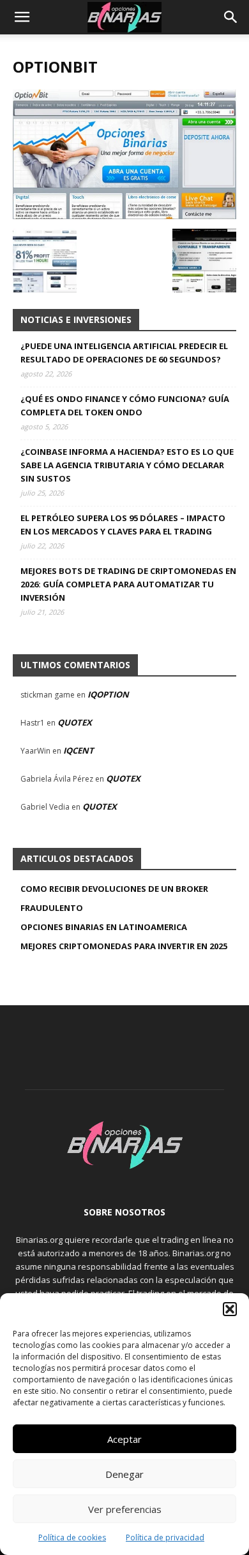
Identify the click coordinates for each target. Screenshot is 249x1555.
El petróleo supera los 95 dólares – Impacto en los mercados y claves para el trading (122, 524)
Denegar (124, 1474)
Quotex (74, 722)
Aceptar (124, 1439)
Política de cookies (72, 1537)
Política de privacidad (165, 1537)
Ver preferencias (125, 1509)
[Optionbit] (124, 216)
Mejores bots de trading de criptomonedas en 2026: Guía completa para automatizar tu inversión (128, 584)
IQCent (78, 750)
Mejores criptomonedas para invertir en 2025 (123, 946)
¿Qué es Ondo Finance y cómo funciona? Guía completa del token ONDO (124, 405)
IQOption (108, 694)
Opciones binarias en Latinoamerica (103, 927)
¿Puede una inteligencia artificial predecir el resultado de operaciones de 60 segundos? (124, 352)
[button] (229, 1309)
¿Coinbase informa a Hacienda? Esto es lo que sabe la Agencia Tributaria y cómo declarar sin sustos (127, 465)
